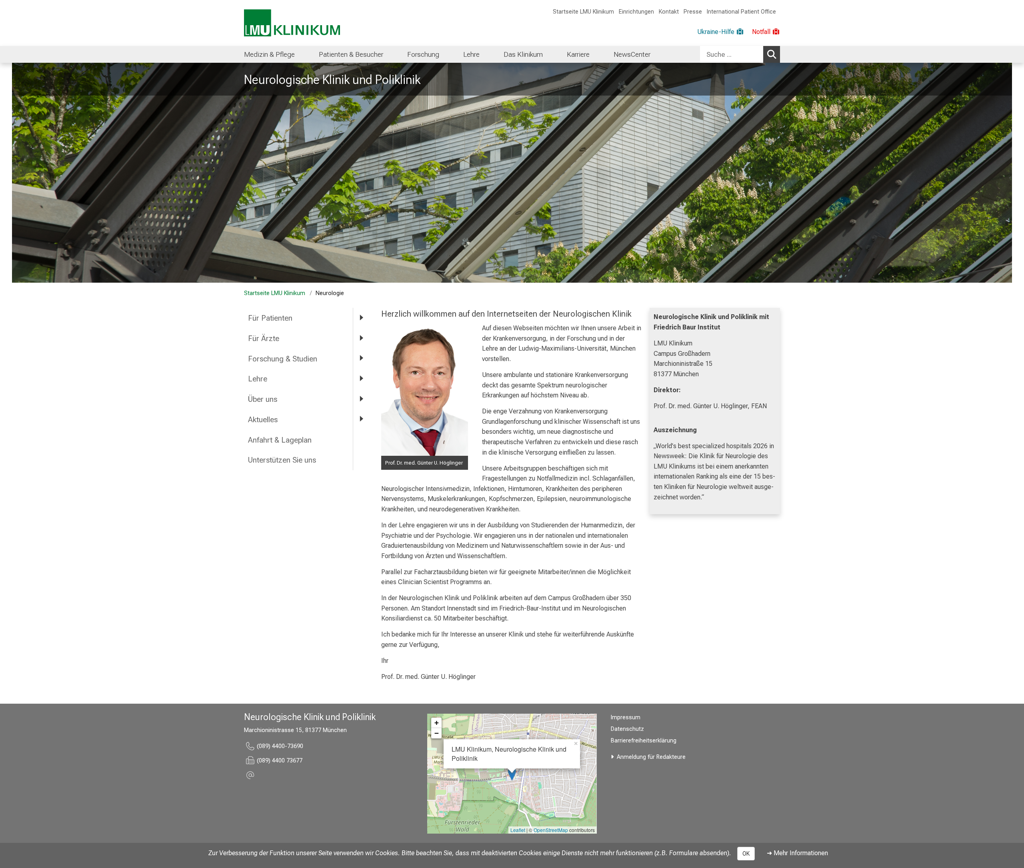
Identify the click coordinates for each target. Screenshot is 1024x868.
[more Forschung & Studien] (361, 358)
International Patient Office (741, 11)
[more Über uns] (361, 398)
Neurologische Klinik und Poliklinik (332, 79)
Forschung (423, 54)
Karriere (578, 54)
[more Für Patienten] (361, 317)
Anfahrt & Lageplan (280, 440)
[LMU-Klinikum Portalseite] (292, 23)
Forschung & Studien (282, 358)
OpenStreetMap (551, 829)
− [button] (436, 733)
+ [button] (436, 722)
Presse (693, 11)
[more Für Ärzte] (361, 338)
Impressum (625, 717)
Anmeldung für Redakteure (651, 757)
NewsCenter (632, 54)
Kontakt (669, 11)
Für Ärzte (263, 338)
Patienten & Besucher (351, 54)
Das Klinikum (523, 54)
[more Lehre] (361, 378)
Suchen (771, 54)
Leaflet (517, 829)
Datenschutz (627, 729)
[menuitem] (269, 54)
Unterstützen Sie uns (283, 460)
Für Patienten (270, 318)
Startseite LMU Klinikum (583, 11)
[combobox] (740, 54)
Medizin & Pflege (269, 54)
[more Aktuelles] (361, 419)
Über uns (262, 399)
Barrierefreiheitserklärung (643, 740)
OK (746, 853)
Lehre (471, 54)
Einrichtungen (636, 11)
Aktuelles (263, 419)
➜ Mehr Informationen (797, 853)
